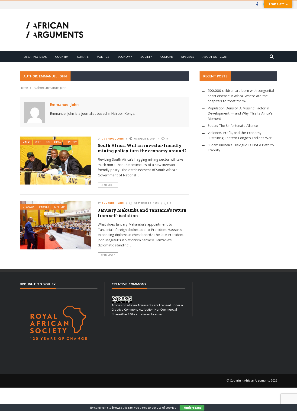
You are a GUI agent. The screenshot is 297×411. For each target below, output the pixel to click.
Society (146, 56)
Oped (38, 142)
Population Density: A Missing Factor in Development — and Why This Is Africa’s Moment (240, 113)
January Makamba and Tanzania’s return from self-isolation (142, 212)
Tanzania (44, 206)
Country (62, 56)
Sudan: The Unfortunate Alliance (233, 125)
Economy (125, 56)
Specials (187, 56)
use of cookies (166, 408)
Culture (166, 56)
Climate (83, 56)
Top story (71, 142)
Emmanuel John (64, 104)
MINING (26, 142)
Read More (108, 185)
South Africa (53, 142)
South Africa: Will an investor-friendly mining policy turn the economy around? (142, 148)
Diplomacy (28, 206)
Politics (103, 56)
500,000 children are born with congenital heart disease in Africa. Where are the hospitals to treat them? (241, 95)
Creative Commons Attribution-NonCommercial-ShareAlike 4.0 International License (145, 311)
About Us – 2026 (214, 56)
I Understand (192, 408)
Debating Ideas (35, 56)
